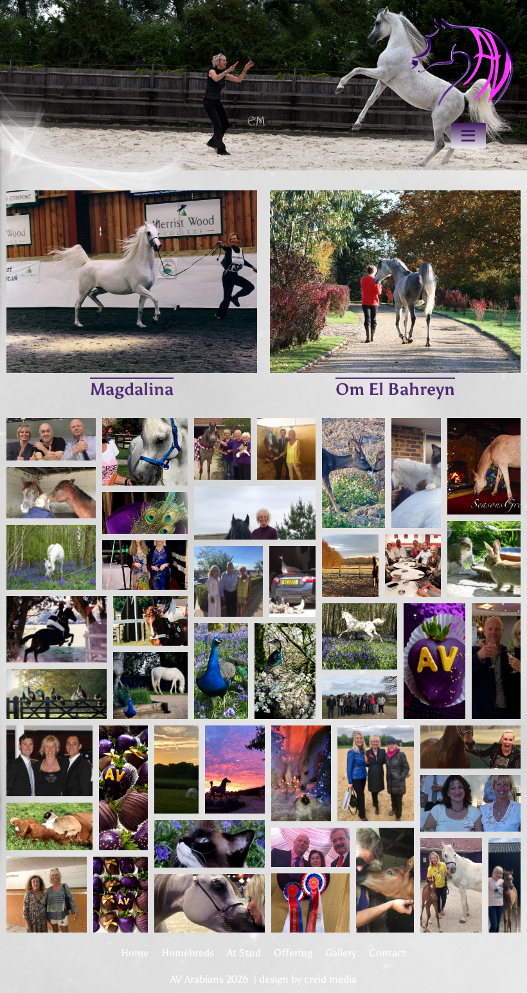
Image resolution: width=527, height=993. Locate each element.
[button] (51, 439)
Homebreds (187, 953)
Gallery (340, 953)
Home (134, 953)
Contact (387, 953)
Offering (293, 953)
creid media (330, 979)
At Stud (244, 953)
